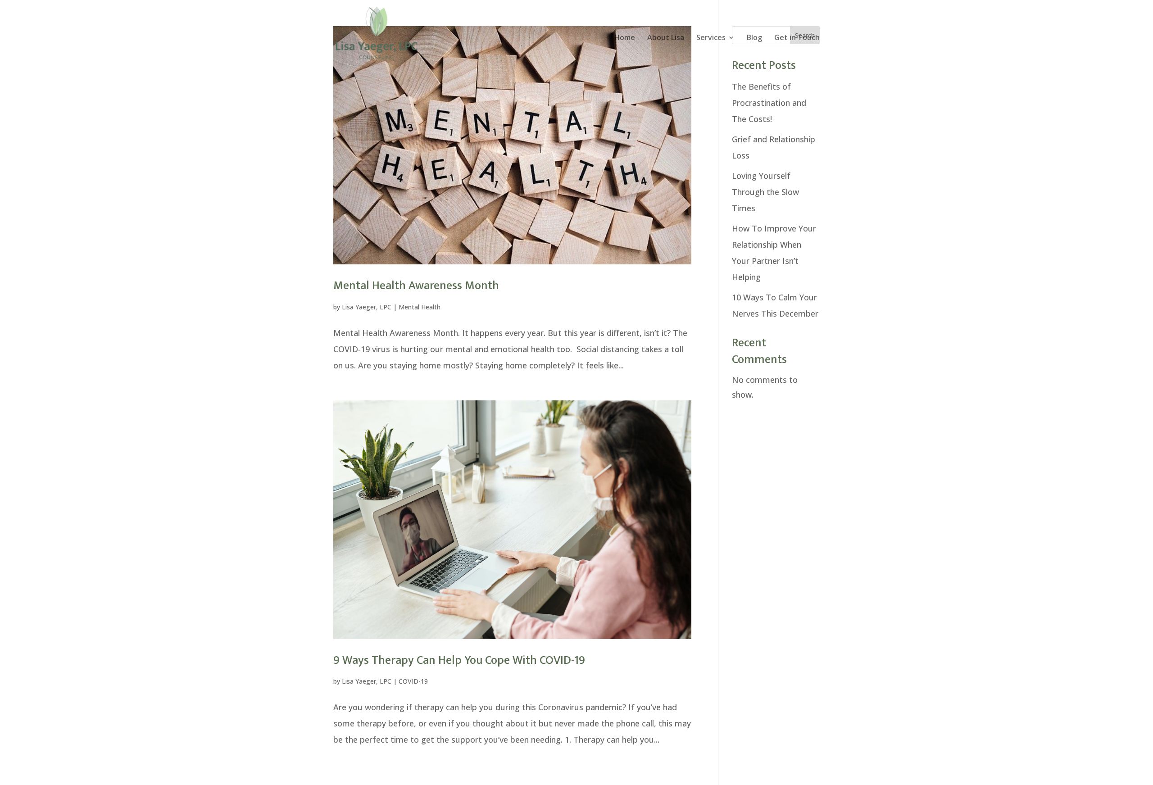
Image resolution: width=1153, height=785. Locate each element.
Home (624, 38)
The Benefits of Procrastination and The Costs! (769, 102)
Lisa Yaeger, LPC (366, 307)
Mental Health (419, 307)
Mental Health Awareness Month (416, 285)
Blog (754, 38)
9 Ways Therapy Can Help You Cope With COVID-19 (459, 660)
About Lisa (665, 38)
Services (711, 38)
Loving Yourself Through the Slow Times (765, 191)
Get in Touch (797, 38)
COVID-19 (413, 681)
